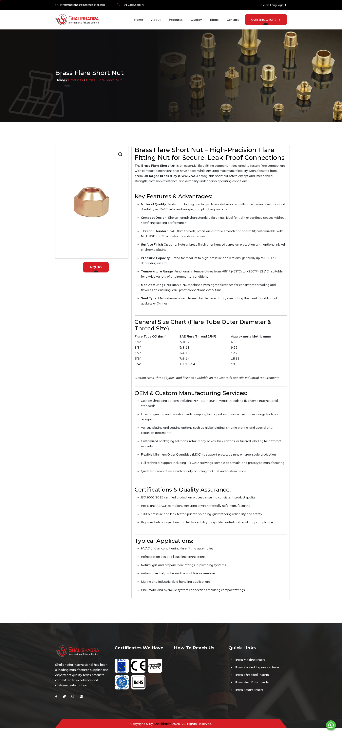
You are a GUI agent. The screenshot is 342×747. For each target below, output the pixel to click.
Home (138, 20)
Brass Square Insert (249, 690)
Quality (196, 20)
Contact (233, 20)
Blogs (214, 20)
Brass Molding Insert (250, 660)
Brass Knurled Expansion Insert (258, 667)
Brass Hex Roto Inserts (252, 682)
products (175, 20)
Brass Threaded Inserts (252, 675)
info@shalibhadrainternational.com (82, 5)
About (156, 20)
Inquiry (95, 267)
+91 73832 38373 (133, 5)
